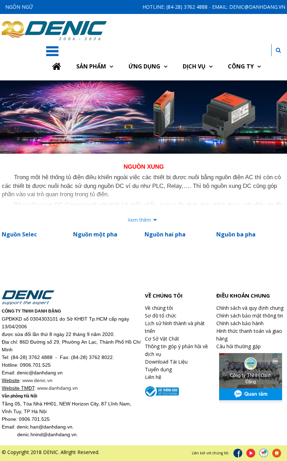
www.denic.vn (37, 380)
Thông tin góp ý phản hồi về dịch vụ (176, 350)
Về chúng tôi (159, 308)
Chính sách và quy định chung (250, 308)
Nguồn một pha (95, 234)
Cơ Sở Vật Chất (162, 338)
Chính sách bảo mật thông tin (249, 315)
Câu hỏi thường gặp (238, 346)
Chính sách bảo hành (240, 323)
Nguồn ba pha (235, 234)
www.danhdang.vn (57, 388)
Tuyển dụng (158, 369)
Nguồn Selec (19, 234)
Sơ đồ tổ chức (160, 315)
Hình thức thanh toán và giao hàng (249, 335)
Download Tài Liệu (166, 361)
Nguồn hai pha (165, 234)
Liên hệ (153, 377)
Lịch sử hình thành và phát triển (175, 327)
